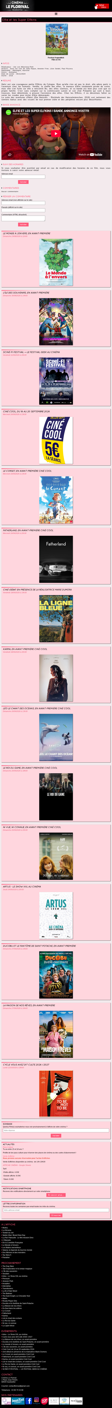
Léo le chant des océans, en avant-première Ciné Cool (36, 708)
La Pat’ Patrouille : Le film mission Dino (17, 1238)
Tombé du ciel (8, 1233)
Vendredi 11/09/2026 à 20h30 (15, 355)
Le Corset (6, 1311)
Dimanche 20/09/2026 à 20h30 (15, 830)
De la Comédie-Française (12, 1243)
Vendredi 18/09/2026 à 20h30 (15, 652)
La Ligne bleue (8, 1326)
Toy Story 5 (6, 1255)
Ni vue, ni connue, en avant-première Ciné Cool (32, 827)
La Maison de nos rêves (11, 1306)
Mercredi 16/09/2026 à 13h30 (14, 414)
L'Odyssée (6, 1240)
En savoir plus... (56, 1195)
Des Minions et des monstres (13, 1253)
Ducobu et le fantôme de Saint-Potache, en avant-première (39, 946)
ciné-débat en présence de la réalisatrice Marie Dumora (37, 589)
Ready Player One (9, 1301)
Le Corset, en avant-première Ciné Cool (27, 471)
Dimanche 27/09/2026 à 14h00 (15, 949)
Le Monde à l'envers (10, 1245)
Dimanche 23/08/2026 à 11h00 (15, 236)
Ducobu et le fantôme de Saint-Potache (18, 1303)
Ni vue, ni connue (9, 1323)
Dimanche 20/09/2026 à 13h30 (15, 711)
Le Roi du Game (8, 1321)
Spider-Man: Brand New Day (13, 1235)
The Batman (7, 1293)
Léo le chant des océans (12, 1318)
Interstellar (6, 1286)
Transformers (7, 1288)
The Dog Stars (8, 1266)
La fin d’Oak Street (9, 1291)
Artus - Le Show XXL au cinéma (22, 886)
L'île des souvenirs (9, 1271)
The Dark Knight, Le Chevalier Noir (16, 1296)
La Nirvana (6, 1230)
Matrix (4, 1298)
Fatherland (6, 1313)
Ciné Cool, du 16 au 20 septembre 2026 (26, 411)
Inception (6, 1284)
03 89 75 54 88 (17, 1390)
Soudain (5, 1274)
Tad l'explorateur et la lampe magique (17, 1269)
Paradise (6, 1257)
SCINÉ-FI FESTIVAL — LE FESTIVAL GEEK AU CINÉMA (31, 352)
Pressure (6, 1279)
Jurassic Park (7, 1281)
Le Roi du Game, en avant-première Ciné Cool (30, 768)
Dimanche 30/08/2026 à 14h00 (15, 296)
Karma (5, 1316)
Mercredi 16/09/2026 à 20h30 (14, 533)
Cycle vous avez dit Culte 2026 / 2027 (26, 1064)
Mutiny (5, 1228)
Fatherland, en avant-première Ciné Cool (28, 530)
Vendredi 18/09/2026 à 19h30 (15, 593)
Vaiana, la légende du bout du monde (17, 1250)
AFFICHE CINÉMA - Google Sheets (17, 1165)
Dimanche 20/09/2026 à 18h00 (15, 771)
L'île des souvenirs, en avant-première (26, 292)
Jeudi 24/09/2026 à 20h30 (13, 890)
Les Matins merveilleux (11, 1248)
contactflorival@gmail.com (19, 1386)
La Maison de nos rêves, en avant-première (29, 1005)
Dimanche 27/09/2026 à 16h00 (15, 1008)
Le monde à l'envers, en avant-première (26, 233)
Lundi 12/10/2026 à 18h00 (13, 1068)
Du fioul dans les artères (12, 1308)
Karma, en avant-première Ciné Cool (25, 649)
